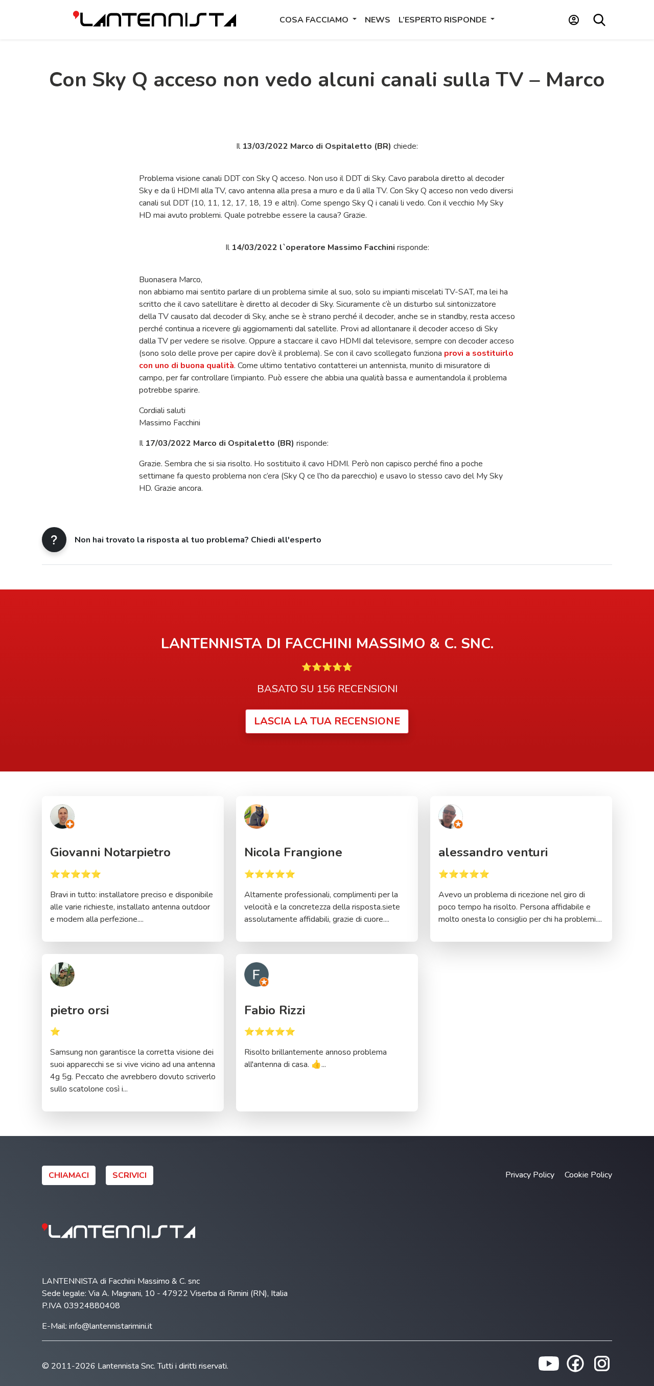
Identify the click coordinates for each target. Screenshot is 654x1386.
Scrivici (129, 1175)
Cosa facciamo (315, 20)
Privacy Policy (529, 1174)
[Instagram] (602, 1363)
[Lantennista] (154, 19)
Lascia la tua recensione (327, 721)
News (377, 20)
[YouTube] (549, 1363)
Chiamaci (69, 1175)
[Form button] (54, 539)
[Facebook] (575, 1363)
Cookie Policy (588, 1174)
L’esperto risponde (443, 20)
